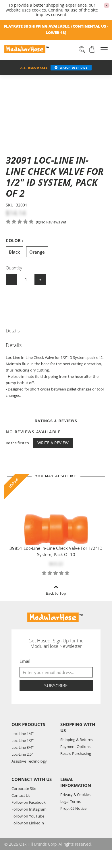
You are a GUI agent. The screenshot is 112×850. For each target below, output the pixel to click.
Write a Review (53, 442)
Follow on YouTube (27, 816)
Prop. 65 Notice (73, 808)
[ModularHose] (27, 49)
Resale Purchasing (75, 753)
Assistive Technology (29, 761)
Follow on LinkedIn (27, 823)
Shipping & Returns (76, 739)
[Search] (82, 50)
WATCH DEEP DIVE (74, 68)
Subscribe (56, 685)
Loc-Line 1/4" (22, 733)
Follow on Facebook (28, 802)
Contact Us (20, 795)
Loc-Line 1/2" (22, 740)
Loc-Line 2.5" (22, 754)
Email (25, 661)
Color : (14, 240)
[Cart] (92, 50)
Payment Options (75, 746)
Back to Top (56, 593)
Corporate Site (23, 788)
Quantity (14, 268)
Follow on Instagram (29, 809)
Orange (37, 252)
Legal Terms (70, 801)
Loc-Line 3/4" (22, 747)
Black (14, 252)
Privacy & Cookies (75, 794)
